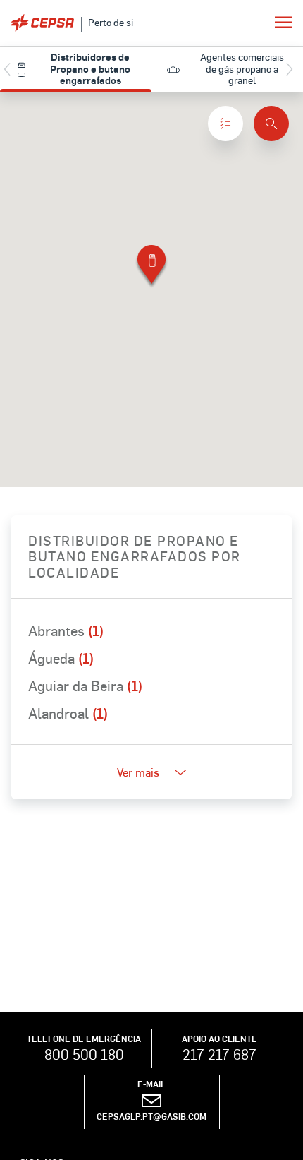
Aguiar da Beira (85, 685)
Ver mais (138, 772)
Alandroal (68, 713)
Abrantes (66, 630)
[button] (151, 267)
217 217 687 (219, 1054)
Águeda (61, 658)
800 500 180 (84, 1054)
